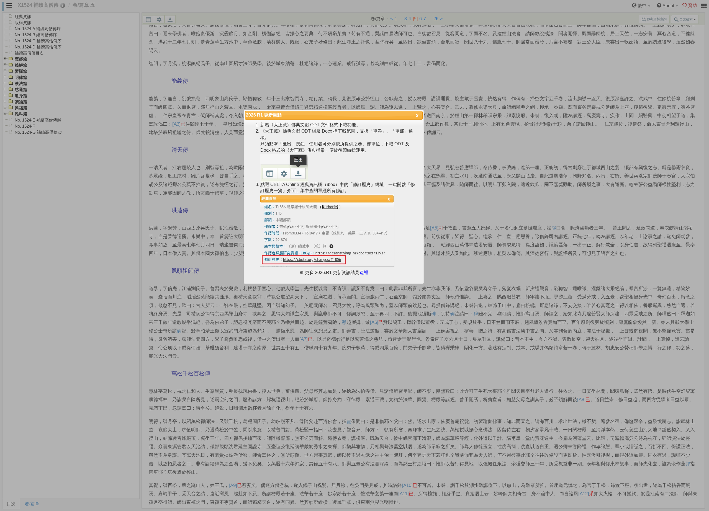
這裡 (363, 272)
